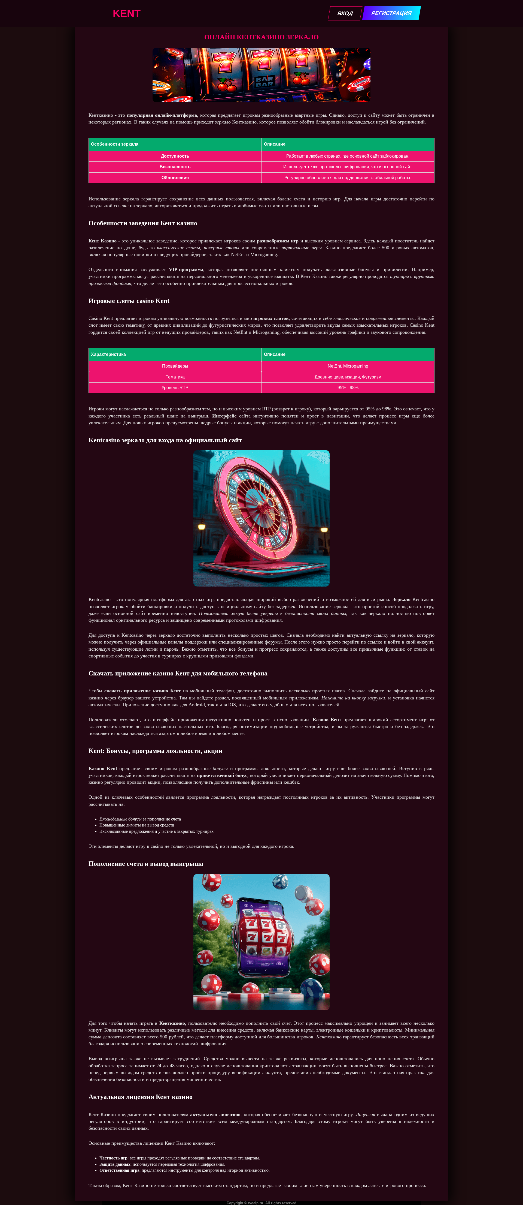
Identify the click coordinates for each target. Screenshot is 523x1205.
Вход (345, 13)
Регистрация (391, 13)
